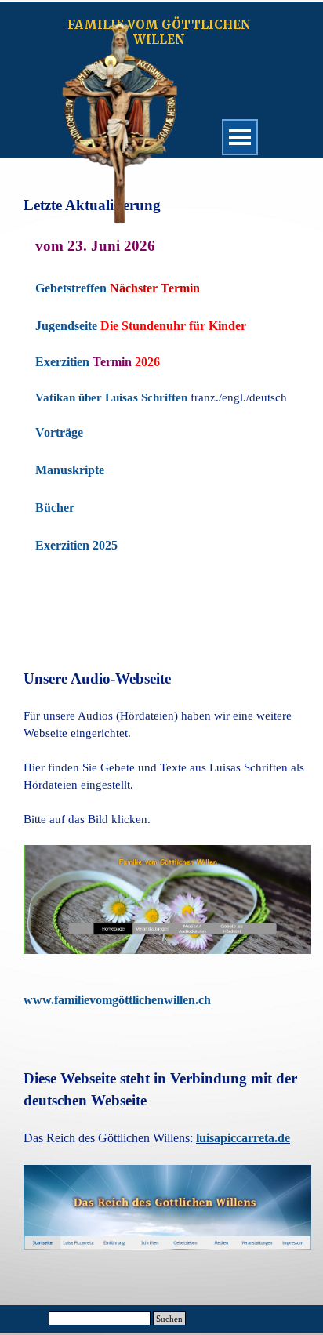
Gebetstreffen (71, 288)
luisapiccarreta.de (243, 1138)
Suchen (169, 1319)
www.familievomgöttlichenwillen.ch (117, 1000)
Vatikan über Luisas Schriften (111, 397)
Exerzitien (62, 361)
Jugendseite (66, 325)
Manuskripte (69, 470)
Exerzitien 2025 (76, 545)
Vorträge (59, 432)
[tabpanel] (161, 410)
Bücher (54, 507)
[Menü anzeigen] (240, 137)
